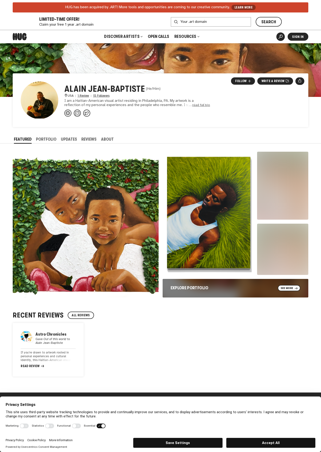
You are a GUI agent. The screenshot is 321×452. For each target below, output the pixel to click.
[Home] (20, 37)
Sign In (298, 37)
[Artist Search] (280, 36)
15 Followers (101, 95)
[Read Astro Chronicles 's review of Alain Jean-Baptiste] (48, 350)
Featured (23, 139)
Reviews (89, 139)
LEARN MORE (244, 7)
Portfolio (46, 139)
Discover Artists (122, 36)
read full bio (201, 105)
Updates (69, 139)
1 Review (83, 95)
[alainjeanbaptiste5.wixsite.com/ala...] (67, 113)
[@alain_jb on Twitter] (86, 113)
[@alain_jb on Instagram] (77, 113)
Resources (185, 36)
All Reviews (81, 315)
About (107, 139)
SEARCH (268, 22)
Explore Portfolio (189, 287)
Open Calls (158, 36)
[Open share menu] (299, 81)
